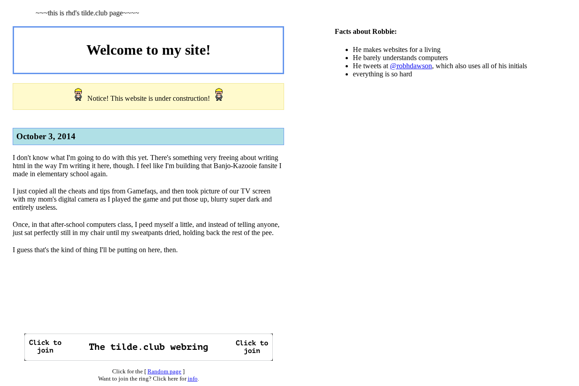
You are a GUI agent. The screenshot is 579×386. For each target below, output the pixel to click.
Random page (164, 371)
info (193, 378)
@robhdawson (411, 66)
